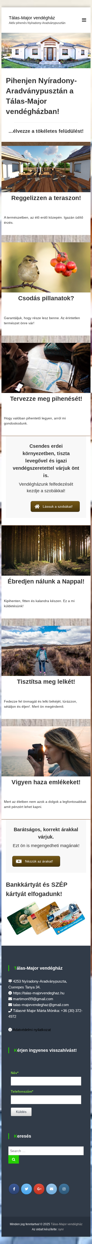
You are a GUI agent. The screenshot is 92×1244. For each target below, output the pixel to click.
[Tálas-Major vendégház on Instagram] (64, 1189)
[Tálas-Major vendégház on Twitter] (26, 1189)
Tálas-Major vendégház (32, 17)
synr (61, 1229)
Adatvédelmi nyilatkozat (32, 1030)
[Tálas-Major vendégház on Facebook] (14, 1189)
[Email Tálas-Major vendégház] (51, 1189)
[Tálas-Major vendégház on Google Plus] (39, 1189)
